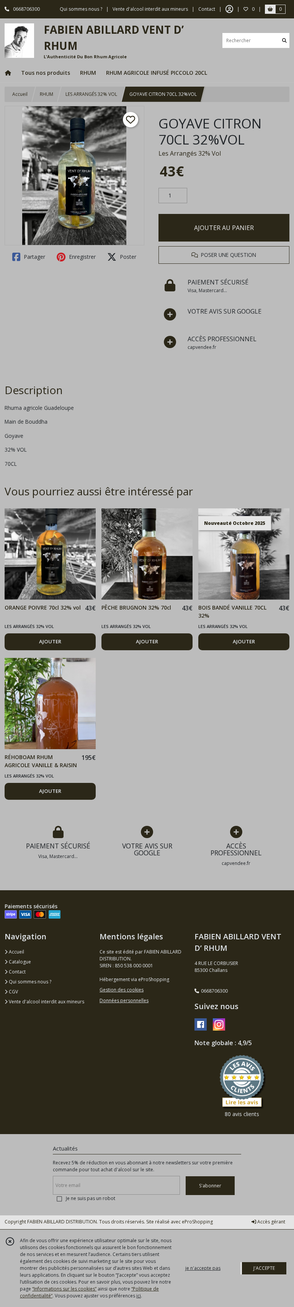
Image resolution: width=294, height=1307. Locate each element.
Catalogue (19, 961)
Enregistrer (81, 256)
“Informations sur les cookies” (64, 1289)
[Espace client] (229, 9)
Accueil (20, 94)
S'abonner (210, 1185)
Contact (206, 9)
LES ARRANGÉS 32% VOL (91, 94)
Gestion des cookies (122, 989)
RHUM (46, 94)
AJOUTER (50, 641)
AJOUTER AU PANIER (224, 228)
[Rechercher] (284, 40)
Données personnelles (124, 1000)
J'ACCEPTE (264, 1268)
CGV (13, 991)
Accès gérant (270, 1221)
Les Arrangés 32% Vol (189, 153)
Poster (127, 256)
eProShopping (197, 1221)
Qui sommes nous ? (29, 981)
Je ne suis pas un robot (90, 1198)
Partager (33, 256)
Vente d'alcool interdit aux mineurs (46, 1001)
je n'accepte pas (202, 1268)
